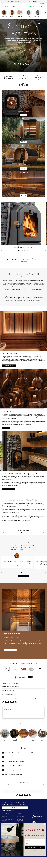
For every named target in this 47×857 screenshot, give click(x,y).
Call (38, 3)
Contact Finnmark (4, 817)
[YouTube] (3, 704)
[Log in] (41, 6)
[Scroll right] (45, 13)
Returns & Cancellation (21, 819)
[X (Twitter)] (13, 704)
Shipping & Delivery (5, 819)
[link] (23, 103)
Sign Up (40, 792)
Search (3, 816)
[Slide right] (45, 250)
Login (10, 3)
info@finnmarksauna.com (10, 695)
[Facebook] (16, 704)
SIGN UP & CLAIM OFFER (34, 847)
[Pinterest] (11, 704)
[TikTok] (8, 704)
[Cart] (44, 6)
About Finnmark (19, 816)
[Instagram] (6, 704)
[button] (3, 6)
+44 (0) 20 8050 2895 (9, 691)
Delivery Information (20, 817)
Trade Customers (5, 3)
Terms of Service (20, 820)
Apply (13, 3)
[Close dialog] (44, 824)
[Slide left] (1, 250)
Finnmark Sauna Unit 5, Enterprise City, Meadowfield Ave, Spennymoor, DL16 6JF (24, 699)
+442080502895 (42, 3)
